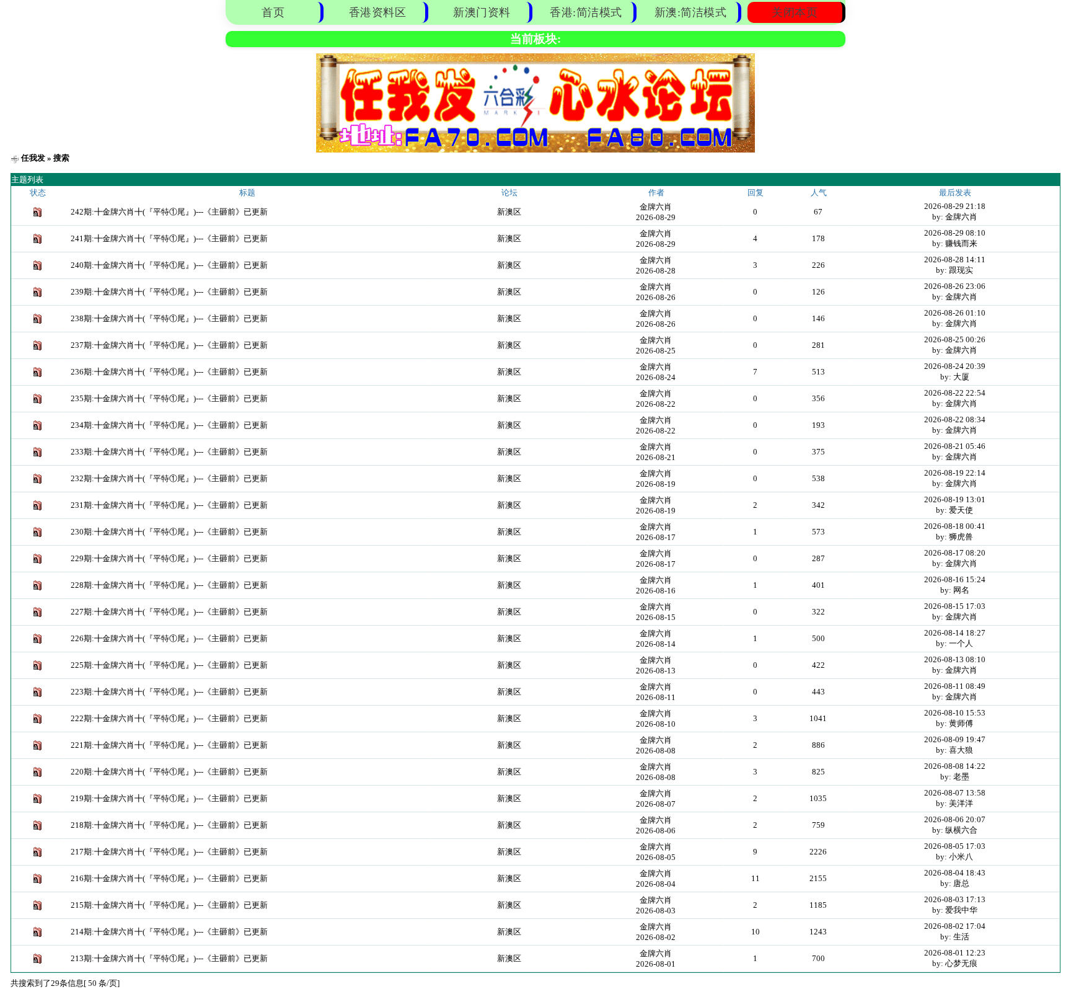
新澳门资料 (482, 12)
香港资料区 (378, 12)
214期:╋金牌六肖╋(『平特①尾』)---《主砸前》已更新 (169, 931)
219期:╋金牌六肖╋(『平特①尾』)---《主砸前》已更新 (169, 798)
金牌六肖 (656, 206)
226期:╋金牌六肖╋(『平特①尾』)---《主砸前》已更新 (169, 638)
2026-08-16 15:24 (954, 579)
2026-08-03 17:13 (954, 899)
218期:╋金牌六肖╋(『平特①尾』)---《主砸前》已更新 (169, 825)
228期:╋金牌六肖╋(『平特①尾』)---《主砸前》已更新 (169, 585)
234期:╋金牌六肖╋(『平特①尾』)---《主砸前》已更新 (169, 425)
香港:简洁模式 (586, 12)
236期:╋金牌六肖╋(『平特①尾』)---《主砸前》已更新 (169, 371)
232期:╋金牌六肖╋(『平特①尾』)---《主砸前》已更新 (169, 478)
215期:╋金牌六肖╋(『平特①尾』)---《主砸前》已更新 (169, 905)
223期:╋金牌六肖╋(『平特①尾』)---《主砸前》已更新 (169, 691)
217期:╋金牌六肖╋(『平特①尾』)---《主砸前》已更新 (169, 851)
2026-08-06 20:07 (954, 819)
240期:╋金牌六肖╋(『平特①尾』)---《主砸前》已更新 (169, 265)
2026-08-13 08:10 (954, 659)
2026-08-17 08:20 (954, 552)
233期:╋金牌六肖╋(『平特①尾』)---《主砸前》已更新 (169, 451)
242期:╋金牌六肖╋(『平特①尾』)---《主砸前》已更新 (169, 211)
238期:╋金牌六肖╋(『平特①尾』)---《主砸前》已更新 (169, 318)
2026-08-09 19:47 (954, 739)
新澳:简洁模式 (690, 12)
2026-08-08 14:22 (954, 766)
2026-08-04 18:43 (954, 872)
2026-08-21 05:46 (954, 446)
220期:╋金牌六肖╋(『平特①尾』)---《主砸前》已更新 (169, 771)
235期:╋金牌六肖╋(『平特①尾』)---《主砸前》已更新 (169, 398)
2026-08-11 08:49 (954, 686)
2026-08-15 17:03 (954, 606)
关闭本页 (795, 12)
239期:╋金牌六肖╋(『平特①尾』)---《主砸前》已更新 (169, 291)
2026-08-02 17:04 (954, 926)
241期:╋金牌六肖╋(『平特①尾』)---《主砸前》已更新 (169, 238)
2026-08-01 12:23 (954, 952)
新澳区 (509, 211)
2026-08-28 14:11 (954, 259)
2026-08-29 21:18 (954, 206)
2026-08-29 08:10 (954, 232)
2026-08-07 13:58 (954, 792)
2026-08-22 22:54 (954, 392)
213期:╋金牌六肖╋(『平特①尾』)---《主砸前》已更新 (169, 958)
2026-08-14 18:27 (954, 632)
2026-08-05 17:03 (954, 846)
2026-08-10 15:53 (954, 712)
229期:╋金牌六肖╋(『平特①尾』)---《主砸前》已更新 (169, 558)
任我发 (33, 157)
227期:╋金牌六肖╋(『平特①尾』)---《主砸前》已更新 (169, 611)
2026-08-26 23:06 (954, 286)
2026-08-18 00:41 (954, 526)
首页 (273, 12)
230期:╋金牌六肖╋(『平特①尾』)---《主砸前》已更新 (169, 531)
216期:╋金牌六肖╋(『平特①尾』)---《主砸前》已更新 (169, 878)
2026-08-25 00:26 (954, 339)
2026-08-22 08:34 (954, 419)
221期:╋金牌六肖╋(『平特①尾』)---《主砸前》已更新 (169, 745)
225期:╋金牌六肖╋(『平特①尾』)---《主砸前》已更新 (169, 665)
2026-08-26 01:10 (954, 312)
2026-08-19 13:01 (954, 499)
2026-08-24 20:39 (954, 366)
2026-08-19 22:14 (954, 472)
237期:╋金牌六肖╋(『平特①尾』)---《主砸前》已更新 (169, 345)
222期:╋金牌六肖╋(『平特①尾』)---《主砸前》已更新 (169, 718)
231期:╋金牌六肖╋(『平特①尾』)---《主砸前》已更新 (169, 505)
